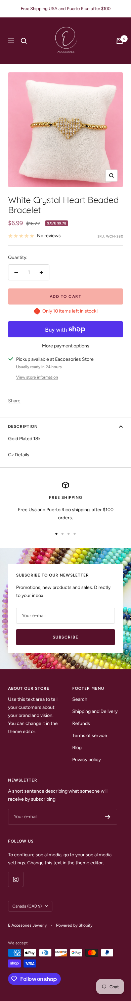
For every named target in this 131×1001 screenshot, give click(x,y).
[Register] (108, 816)
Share (14, 401)
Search (79, 699)
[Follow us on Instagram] (15, 879)
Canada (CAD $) (27, 906)
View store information (37, 377)
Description (23, 426)
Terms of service (89, 735)
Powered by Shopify (74, 925)
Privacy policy (86, 759)
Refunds (81, 723)
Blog (77, 747)
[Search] (24, 41)
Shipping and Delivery (95, 711)
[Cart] (119, 41)
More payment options (65, 346)
